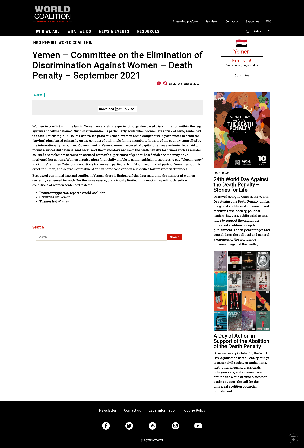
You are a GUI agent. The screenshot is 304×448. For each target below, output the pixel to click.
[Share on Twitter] (165, 83)
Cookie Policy (194, 410)
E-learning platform (185, 21)
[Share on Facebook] (159, 83)
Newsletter (211, 21)
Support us (252, 21)
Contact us (232, 21)
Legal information (162, 410)
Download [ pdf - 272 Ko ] (117, 109)
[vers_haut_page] (293, 438)
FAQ (268, 21)
